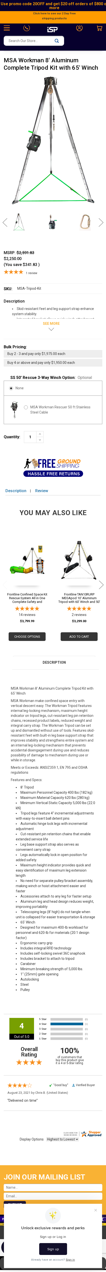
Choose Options (27, 636)
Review (41, 490)
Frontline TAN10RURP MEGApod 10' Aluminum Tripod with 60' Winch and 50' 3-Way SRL (79, 598)
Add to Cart (79, 636)
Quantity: (12, 437)
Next (99, 222)
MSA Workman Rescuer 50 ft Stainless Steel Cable (60, 409)
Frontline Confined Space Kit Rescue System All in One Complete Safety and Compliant (27, 598)
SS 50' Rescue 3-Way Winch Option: (51, 377)
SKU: (8, 288)
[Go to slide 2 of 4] (101, 584)
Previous (7, 222)
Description (15, 490)
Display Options (32, 1139)
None (20, 388)
